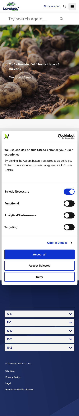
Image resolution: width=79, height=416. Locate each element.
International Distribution (19, 389)
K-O (9, 331)
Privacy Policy (13, 377)
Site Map (10, 371)
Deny (39, 276)
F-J (9, 322)
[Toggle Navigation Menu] (72, 6)
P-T (9, 339)
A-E (9, 314)
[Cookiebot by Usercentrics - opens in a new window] (58, 136)
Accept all (39, 254)
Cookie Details (57, 242)
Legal (8, 383)
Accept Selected (39, 265)
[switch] (69, 203)
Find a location (52, 6)
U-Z (9, 347)
